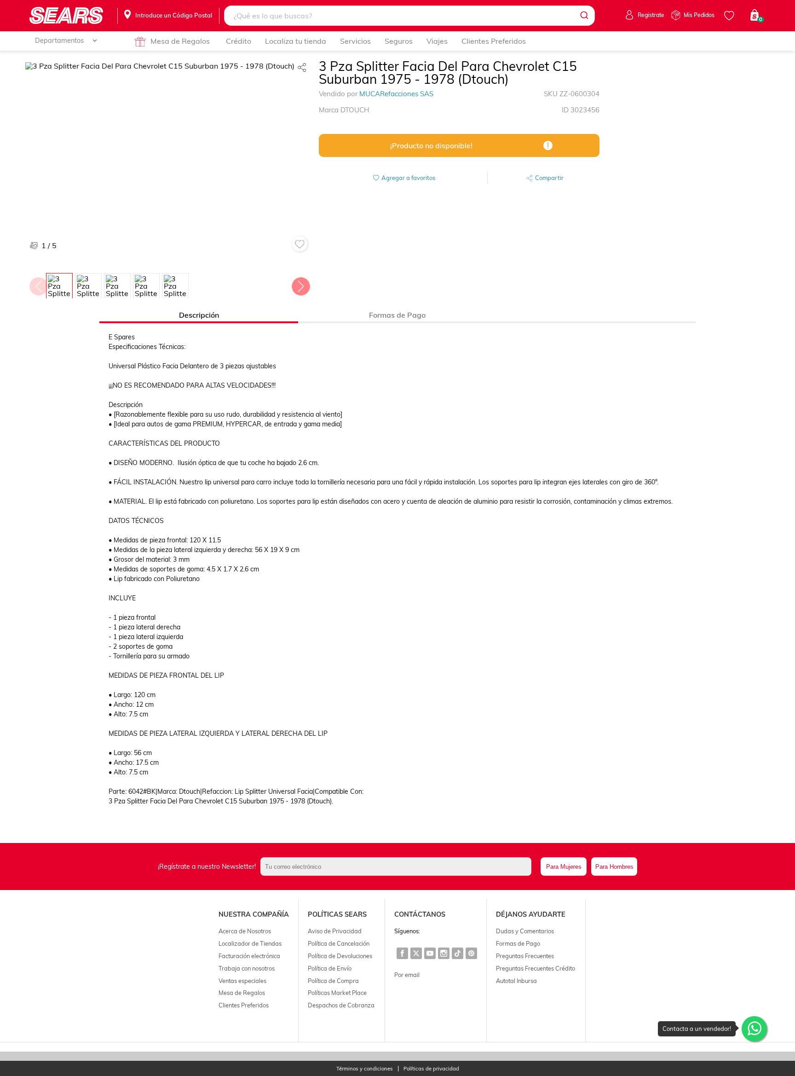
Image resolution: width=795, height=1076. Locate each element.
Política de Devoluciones (340, 956)
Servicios (355, 41)
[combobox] (409, 16)
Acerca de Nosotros (245, 931)
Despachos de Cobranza (341, 1005)
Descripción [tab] (199, 315)
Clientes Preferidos (493, 41)
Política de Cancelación (338, 943)
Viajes (437, 41)
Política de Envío (329, 968)
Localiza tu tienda (295, 41)
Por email (407, 974)
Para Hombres (614, 866)
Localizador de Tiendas (250, 943)
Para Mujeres (564, 866)
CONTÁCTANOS (419, 914)
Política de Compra (333, 980)
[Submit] (583, 15)
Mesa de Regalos (180, 41)
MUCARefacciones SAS (396, 93)
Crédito (238, 41)
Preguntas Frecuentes (525, 956)
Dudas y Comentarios (525, 931)
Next (300, 284)
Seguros (399, 41)
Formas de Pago (518, 943)
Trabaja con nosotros (247, 968)
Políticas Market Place (337, 992)
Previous (38, 284)
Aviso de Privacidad (335, 931)
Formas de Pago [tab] (397, 315)
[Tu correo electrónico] (398, 866)
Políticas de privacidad (431, 1068)
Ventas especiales (242, 980)
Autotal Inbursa (516, 980)
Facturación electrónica (249, 956)
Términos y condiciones (364, 1068)
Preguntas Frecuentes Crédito (535, 968)
